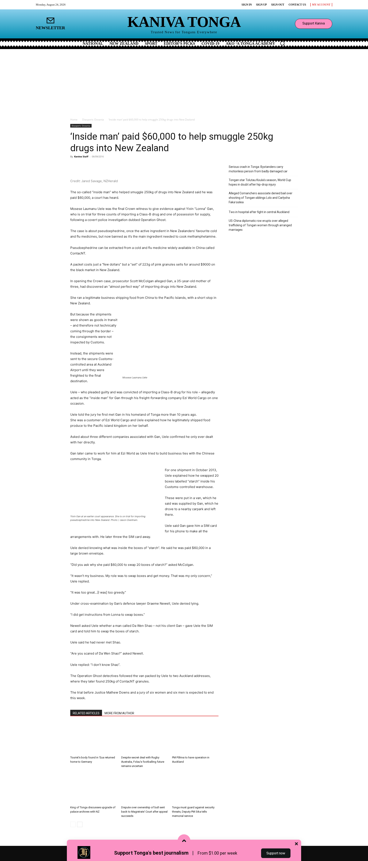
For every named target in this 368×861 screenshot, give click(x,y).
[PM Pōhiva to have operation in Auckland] (195, 738)
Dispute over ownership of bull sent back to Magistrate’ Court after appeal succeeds (144, 811)
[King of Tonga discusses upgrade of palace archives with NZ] (93, 788)
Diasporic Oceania (93, 119)
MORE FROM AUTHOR (119, 713)
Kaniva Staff (81, 156)
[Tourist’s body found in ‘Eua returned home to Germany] (93, 738)
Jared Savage (91, 181)
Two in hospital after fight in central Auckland (259, 212)
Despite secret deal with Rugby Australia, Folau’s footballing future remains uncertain (142, 762)
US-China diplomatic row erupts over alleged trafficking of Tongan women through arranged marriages (260, 225)
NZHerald (111, 181)
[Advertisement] (184, 81)
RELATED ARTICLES (86, 713)
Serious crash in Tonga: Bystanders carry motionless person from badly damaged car (258, 169)
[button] (282, 43)
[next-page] (79, 824)
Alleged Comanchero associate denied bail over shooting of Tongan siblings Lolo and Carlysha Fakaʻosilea (260, 198)
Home (74, 119)
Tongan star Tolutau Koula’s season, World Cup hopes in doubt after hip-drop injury (260, 182)
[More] (120, 166)
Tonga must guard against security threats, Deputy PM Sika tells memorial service (193, 811)
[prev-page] (73, 824)
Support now (275, 853)
